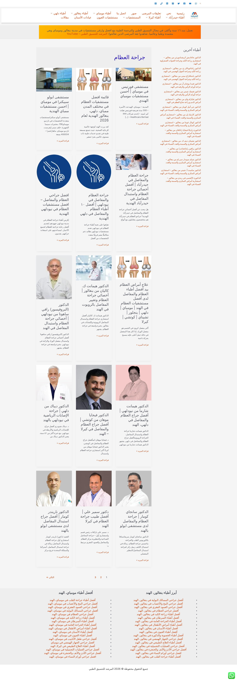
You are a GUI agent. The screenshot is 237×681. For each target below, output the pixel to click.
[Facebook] (184, 3)
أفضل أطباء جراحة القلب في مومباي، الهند (72, 600)
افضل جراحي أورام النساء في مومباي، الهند (72, 656)
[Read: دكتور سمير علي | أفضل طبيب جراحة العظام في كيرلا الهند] (94, 488)
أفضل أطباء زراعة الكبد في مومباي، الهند (73, 617)
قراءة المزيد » (142, 123)
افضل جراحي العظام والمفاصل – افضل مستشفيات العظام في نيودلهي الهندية (55, 204)
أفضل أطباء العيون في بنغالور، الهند (158, 632)
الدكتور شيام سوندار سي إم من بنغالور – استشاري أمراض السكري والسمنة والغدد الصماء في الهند (183, 162)
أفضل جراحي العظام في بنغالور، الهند (158, 610)
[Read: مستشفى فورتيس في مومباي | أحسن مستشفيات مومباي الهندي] (133, 74)
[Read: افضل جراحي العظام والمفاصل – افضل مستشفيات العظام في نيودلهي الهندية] (54, 171)
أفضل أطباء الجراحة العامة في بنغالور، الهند (158, 621)
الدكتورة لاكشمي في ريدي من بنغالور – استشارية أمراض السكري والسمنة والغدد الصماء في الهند (183, 181)
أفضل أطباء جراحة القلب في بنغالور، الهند (158, 656)
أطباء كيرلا (155, 17)
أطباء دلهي (59, 13)
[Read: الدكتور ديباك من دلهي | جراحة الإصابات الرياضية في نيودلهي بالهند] (54, 382)
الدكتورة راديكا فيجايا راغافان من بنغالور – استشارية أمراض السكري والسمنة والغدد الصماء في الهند (183, 133)
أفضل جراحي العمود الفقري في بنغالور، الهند (158, 607)
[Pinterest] (156, 3)
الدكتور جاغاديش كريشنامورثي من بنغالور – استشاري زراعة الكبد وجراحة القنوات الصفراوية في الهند (180, 60)
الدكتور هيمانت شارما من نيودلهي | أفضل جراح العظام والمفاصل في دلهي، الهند (133, 415)
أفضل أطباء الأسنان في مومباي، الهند (73, 632)
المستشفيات (133, 17)
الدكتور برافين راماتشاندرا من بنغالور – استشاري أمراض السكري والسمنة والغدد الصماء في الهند (183, 151)
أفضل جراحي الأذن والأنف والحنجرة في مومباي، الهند (72, 653)
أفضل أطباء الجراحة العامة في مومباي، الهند (72, 624)
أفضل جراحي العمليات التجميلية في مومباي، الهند (72, 649)
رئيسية (180, 13)
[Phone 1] (161, 3)
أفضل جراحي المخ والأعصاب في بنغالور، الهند (158, 603)
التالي (50, 577)
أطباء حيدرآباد (176, 17)
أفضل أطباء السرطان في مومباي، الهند (73, 621)
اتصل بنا (121, 13)
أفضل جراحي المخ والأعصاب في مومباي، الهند (73, 603)
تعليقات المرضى (151, 13)
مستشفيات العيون (107, 17)
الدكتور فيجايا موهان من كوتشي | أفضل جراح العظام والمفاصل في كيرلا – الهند (94, 424)
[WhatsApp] (196, 3)
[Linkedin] (167, 3)
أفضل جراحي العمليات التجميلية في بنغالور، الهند (158, 646)
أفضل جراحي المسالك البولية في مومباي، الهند (72, 610)
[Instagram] (173, 3)
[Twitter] (179, 3)
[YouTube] (190, 3)
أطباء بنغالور (81, 13)
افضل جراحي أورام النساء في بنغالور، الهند (158, 653)
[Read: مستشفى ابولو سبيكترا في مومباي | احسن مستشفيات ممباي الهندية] (54, 79)
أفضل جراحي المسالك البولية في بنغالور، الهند (158, 600)
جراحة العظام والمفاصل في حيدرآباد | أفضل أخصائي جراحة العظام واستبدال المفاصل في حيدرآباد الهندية (136, 189)
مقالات (65, 17)
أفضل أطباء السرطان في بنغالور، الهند (158, 617)
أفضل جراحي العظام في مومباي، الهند (72, 614)
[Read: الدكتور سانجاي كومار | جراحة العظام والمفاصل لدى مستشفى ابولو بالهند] (133, 488)
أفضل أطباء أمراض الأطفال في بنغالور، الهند (158, 624)
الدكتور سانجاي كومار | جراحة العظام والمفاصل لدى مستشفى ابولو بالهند (134, 521)
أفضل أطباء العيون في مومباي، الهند (72, 635)
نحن (169, 13)
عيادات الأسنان (82, 17)
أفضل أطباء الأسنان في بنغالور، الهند (158, 628)
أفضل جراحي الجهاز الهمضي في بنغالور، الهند (158, 639)
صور (133, 13)
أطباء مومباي (103, 13)
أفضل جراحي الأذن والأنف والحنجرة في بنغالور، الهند (158, 649)
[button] (200, 3)
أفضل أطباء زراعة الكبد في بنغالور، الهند (158, 614)
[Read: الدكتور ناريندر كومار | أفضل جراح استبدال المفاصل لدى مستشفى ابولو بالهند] (54, 488)
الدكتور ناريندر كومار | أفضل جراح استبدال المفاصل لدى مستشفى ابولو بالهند (54, 521)
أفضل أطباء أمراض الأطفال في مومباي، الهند (72, 628)
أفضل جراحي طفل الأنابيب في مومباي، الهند (73, 639)
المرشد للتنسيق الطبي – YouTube (87, 33)
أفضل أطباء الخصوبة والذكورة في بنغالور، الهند (158, 635)
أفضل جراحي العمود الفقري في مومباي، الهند (72, 607)
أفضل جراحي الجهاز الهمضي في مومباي (72, 642)
